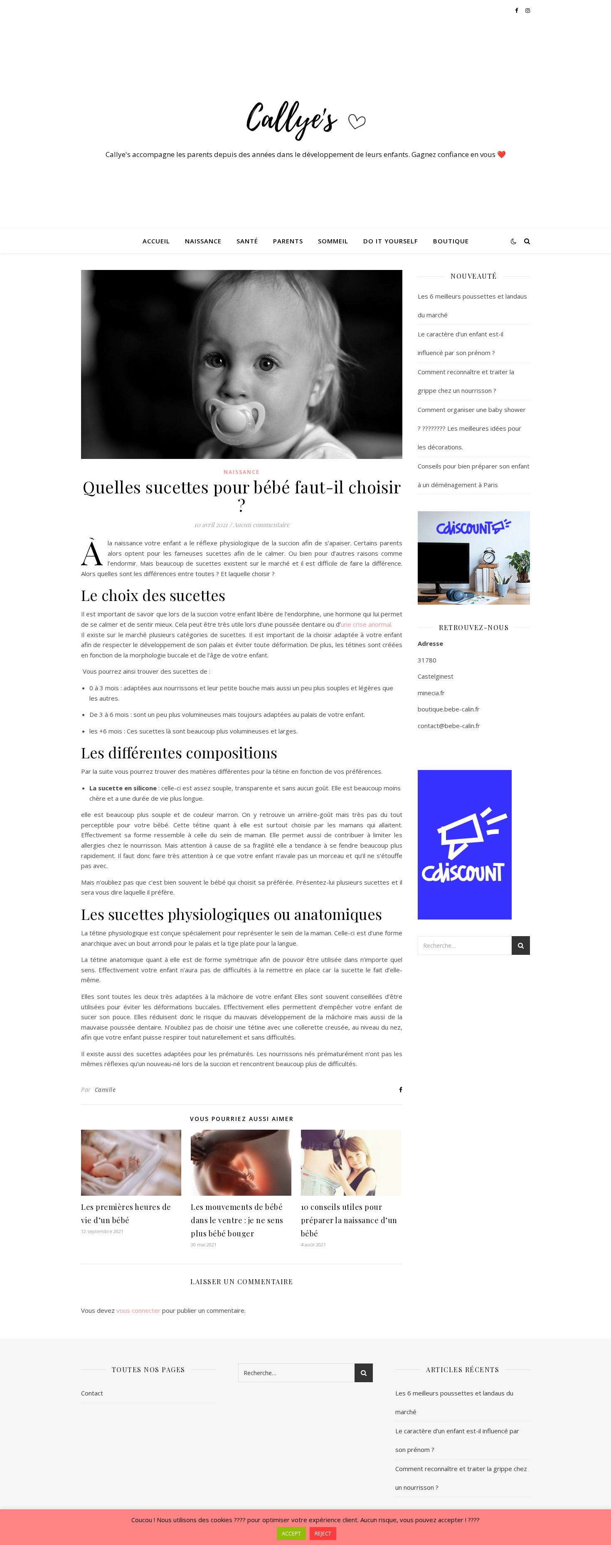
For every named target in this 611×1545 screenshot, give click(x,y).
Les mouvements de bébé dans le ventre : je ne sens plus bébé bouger (237, 1220)
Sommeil (333, 241)
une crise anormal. (366, 624)
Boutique (451, 241)
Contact (92, 1393)
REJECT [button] (323, 1533)
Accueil (156, 241)
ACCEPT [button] (291, 1533)
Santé (247, 241)
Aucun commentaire (261, 524)
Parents (288, 241)
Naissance (203, 241)
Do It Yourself (390, 241)
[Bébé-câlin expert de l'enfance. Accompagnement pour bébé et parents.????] (305, 117)
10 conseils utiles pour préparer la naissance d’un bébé (349, 1220)
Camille (105, 1090)
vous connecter (138, 1310)
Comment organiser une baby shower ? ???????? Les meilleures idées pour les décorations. (472, 428)
